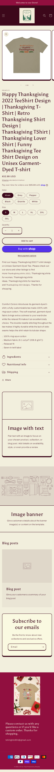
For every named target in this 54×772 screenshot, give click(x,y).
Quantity (5, 225)
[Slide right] (33, 85)
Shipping (5, 180)
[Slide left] (21, 85)
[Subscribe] (43, 647)
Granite (21, 202)
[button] (3, 16)
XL (31, 212)
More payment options (27, 256)
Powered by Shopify (33, 766)
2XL (42, 212)
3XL (7, 219)
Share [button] (8, 380)
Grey (20, 195)
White (35, 202)
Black (8, 202)
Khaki (8, 195)
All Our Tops (23, 766)
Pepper (33, 195)
